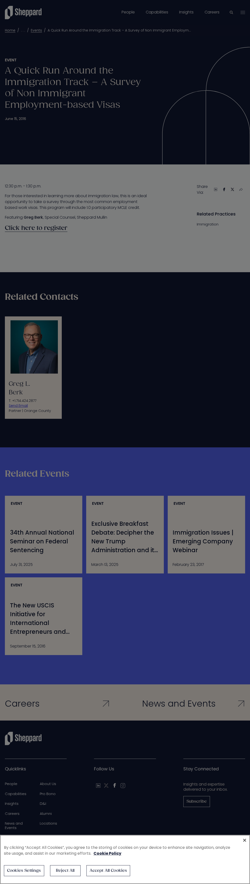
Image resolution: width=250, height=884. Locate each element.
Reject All (65, 870)
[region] (125, 859)
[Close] (244, 840)
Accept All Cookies (108, 870)
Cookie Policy (107, 853)
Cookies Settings (24, 870)
